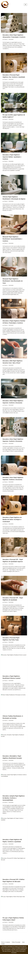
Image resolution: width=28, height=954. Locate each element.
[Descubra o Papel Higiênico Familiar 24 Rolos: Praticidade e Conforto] (14, 308)
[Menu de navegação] (25, 4)
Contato (3, 943)
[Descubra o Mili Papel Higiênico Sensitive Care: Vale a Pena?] (14, 348)
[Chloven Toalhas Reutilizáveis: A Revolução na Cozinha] (14, 704)
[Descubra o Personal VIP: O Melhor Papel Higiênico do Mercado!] (14, 867)
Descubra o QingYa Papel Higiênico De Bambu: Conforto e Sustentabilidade (14, 798)
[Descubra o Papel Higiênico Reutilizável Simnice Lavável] (14, 664)
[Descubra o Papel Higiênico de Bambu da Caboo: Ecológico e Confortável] (14, 505)
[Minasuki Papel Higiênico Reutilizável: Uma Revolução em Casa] (14, 266)
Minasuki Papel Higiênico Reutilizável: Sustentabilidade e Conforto (12, 239)
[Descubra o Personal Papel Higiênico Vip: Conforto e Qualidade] (14, 63)
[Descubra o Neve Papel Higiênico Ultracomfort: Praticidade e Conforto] (14, 23)
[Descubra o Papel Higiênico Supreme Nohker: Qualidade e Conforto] (14, 142)
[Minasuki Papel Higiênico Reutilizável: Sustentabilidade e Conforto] (14, 224)
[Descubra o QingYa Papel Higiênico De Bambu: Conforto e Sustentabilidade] (14, 784)
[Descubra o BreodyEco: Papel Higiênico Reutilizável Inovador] (14, 744)
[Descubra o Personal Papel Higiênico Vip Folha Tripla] (14, 625)
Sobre (23, 942)
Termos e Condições (5, 942)
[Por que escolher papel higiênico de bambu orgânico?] (14, 103)
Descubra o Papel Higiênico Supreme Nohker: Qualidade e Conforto (12, 157)
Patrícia (5, 39)
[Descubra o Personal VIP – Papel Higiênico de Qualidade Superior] (14, 547)
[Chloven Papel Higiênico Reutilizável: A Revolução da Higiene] (14, 184)
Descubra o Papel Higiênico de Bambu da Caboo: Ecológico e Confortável (12, 519)
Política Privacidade (16, 942)
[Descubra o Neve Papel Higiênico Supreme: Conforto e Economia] (14, 388)
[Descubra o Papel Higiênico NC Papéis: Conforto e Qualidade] (14, 827)
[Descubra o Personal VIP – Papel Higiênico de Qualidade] (14, 585)
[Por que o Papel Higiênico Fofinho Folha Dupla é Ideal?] (14, 905)
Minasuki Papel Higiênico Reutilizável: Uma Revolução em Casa (13, 281)
